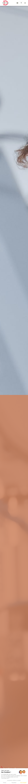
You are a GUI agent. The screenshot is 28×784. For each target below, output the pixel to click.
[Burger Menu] (25, 2)
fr (21, 2)
